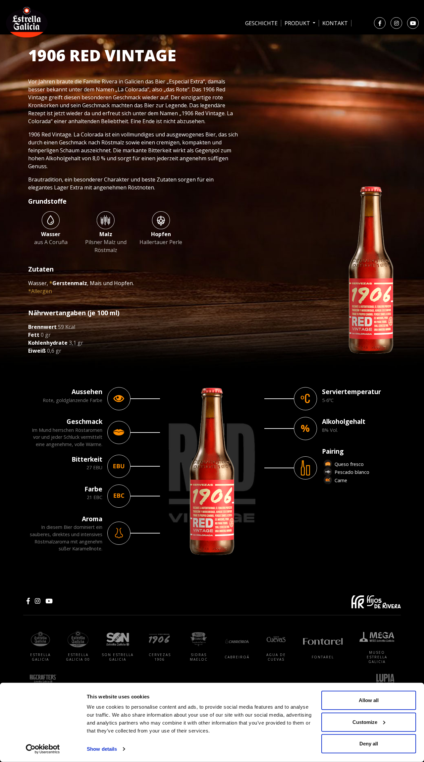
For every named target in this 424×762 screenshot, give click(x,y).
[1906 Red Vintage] (304, 50)
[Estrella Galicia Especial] (219, 50)
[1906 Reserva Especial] (276, 50)
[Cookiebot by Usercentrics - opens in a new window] (43, 749)
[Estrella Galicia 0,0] (247, 50)
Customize (364, 722)
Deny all (368, 743)
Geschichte (261, 23)
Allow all (369, 700)
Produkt (298, 23)
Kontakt (335, 23)
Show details (102, 749)
